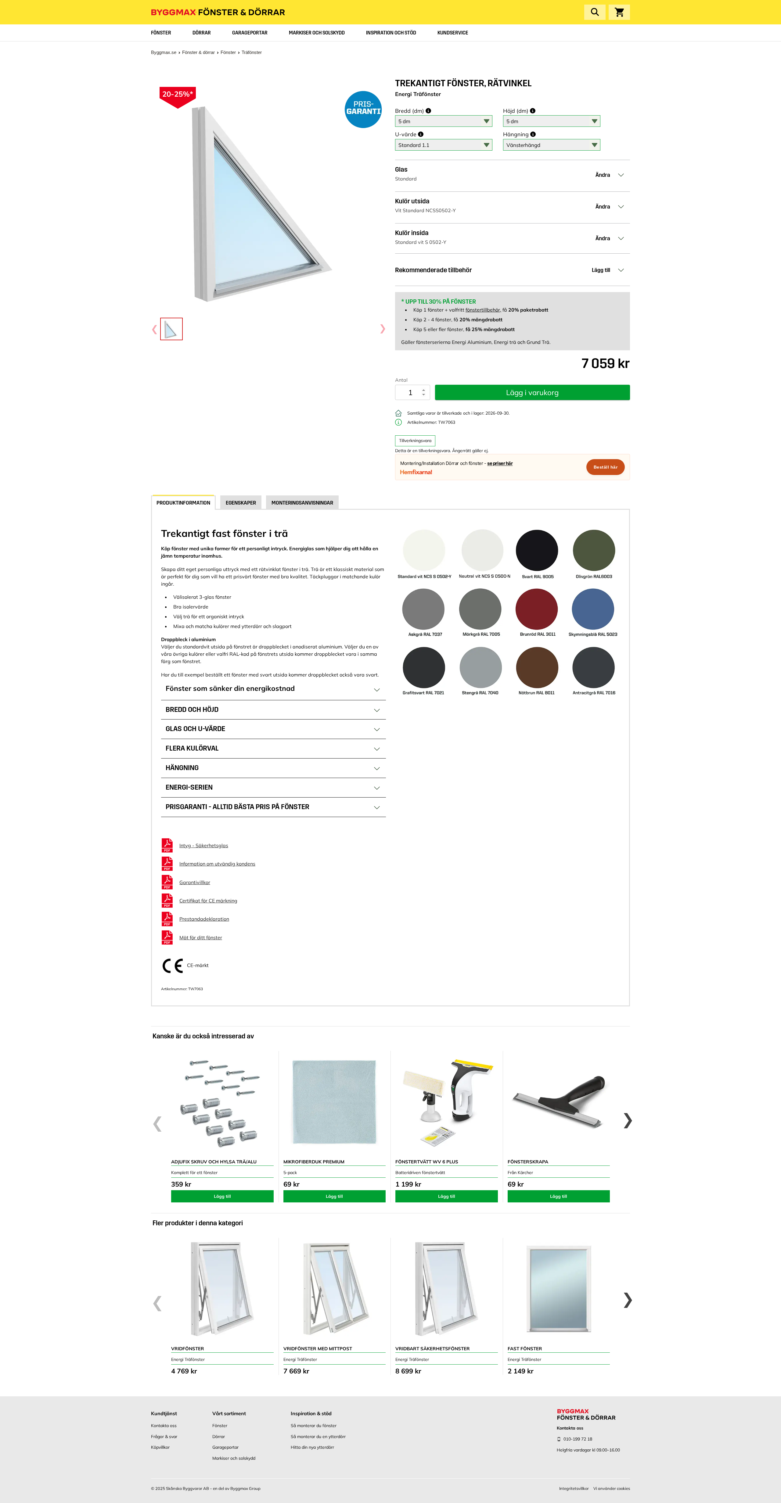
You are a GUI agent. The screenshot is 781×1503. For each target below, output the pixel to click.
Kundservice (452, 33)
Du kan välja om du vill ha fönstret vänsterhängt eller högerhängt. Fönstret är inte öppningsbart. (270, 771)
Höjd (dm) (515, 111)
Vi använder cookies (611, 1488)
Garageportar (250, 33)
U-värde (405, 134)
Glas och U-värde (195, 729)
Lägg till (222, 1196)
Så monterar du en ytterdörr (318, 1436)
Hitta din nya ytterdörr (312, 1447)
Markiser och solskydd (317, 33)
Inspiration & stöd (311, 1413)
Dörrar (202, 33)
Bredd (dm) (409, 111)
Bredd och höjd (192, 709)
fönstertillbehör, (483, 310)
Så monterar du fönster (314, 1425)
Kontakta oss (164, 1425)
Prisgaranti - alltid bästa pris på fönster (237, 807)
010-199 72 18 (577, 1439)
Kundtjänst (164, 1413)
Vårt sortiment (229, 1413)
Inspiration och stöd (391, 33)
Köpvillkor (160, 1447)
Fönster (161, 33)
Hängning (516, 134)
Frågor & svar (164, 1436)
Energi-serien (189, 787)
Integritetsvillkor (574, 1488)
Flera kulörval (192, 748)
